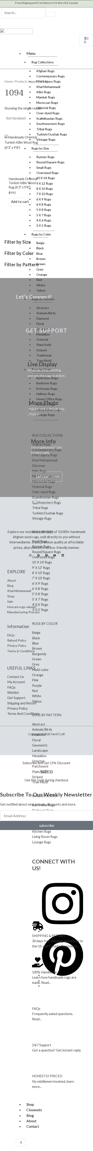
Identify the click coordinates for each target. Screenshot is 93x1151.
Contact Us (15, 677)
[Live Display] (33, 354)
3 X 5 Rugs (43, 225)
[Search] (51, 14)
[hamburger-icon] (87, 52)
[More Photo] (34, 392)
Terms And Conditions (23, 714)
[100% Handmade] (37, 962)
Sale (10, 601)
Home (9, 81)
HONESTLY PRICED (47, 1076)
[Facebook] (46, 555)
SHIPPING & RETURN (48, 936)
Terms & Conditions (21, 651)
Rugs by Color (41, 234)
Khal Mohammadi (19, 591)
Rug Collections (42, 62)
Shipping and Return (21, 703)
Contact (32, 1126)
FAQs (36, 1009)
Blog (30, 1115)
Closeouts (34, 1110)
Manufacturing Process (23, 612)
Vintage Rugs (46, 139)
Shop (30, 1104)
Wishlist (13, 692)
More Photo (43, 403)
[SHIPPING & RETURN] (37, 926)
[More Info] (36, 431)
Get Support (16, 698)
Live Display (42, 364)
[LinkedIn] (62, 555)
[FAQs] (37, 998)
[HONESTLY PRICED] (37, 1066)
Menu (30, 53)
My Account (16, 682)
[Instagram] (30, 555)
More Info (43, 441)
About (31, 1121)
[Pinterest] (38, 555)
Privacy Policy (16, 645)
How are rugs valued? (22, 607)
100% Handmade (44, 972)
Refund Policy (16, 640)
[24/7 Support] (37, 1035)
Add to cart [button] (20, 202)
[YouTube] (54, 555)
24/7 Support (41, 1045)
